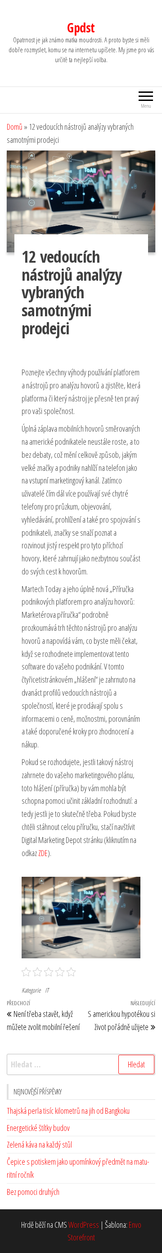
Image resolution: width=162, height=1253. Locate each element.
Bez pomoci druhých (33, 1191)
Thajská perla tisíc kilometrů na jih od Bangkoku (68, 1110)
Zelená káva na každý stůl (39, 1144)
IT (47, 990)
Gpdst (80, 27)
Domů (14, 126)
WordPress (83, 1224)
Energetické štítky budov (38, 1127)
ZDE (43, 852)
